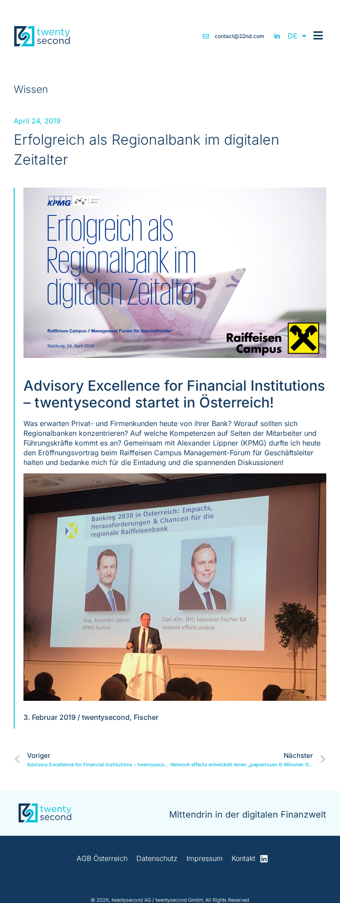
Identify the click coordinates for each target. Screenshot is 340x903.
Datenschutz (157, 858)
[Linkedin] (264, 858)
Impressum (204, 858)
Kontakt (243, 858)
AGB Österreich (102, 858)
